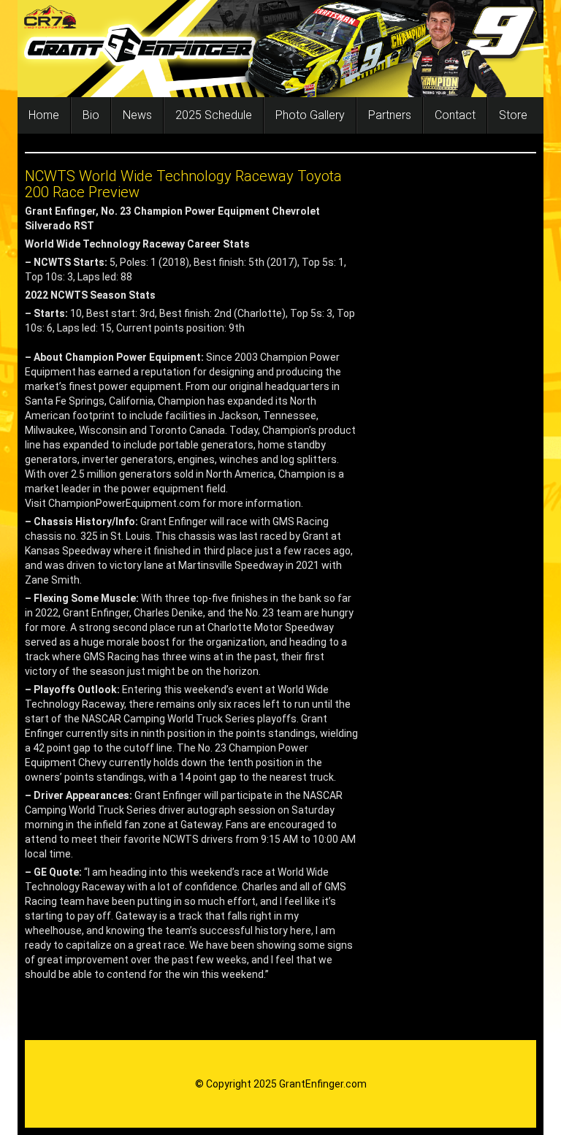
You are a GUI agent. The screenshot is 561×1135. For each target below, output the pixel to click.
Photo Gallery (310, 115)
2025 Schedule (213, 115)
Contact (455, 115)
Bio (91, 115)
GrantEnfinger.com (323, 1084)
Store (513, 115)
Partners (389, 115)
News (137, 115)
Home (43, 115)
